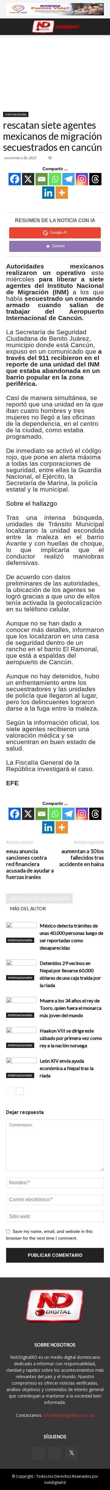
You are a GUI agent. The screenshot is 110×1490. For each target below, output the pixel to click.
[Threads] (95, 179)
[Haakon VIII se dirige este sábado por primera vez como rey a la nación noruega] (21, 1037)
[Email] (41, 179)
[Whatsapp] (55, 179)
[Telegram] (68, 179)
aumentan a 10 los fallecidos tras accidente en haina (81, 857)
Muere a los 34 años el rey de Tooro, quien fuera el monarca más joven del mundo (70, 1008)
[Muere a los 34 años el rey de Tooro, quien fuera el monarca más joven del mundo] (21, 1007)
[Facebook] (15, 179)
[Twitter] (71, 1453)
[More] (62, 192)
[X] (28, 179)
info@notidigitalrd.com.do (68, 1415)
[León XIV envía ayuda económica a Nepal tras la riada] (21, 1067)
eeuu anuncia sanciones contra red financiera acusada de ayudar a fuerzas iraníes (30, 864)
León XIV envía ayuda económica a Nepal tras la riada (67, 1068)
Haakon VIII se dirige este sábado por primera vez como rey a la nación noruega (71, 1038)
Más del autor (28, 908)
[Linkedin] (48, 192)
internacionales (16, 114)
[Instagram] (82, 179)
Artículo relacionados (39, 898)
